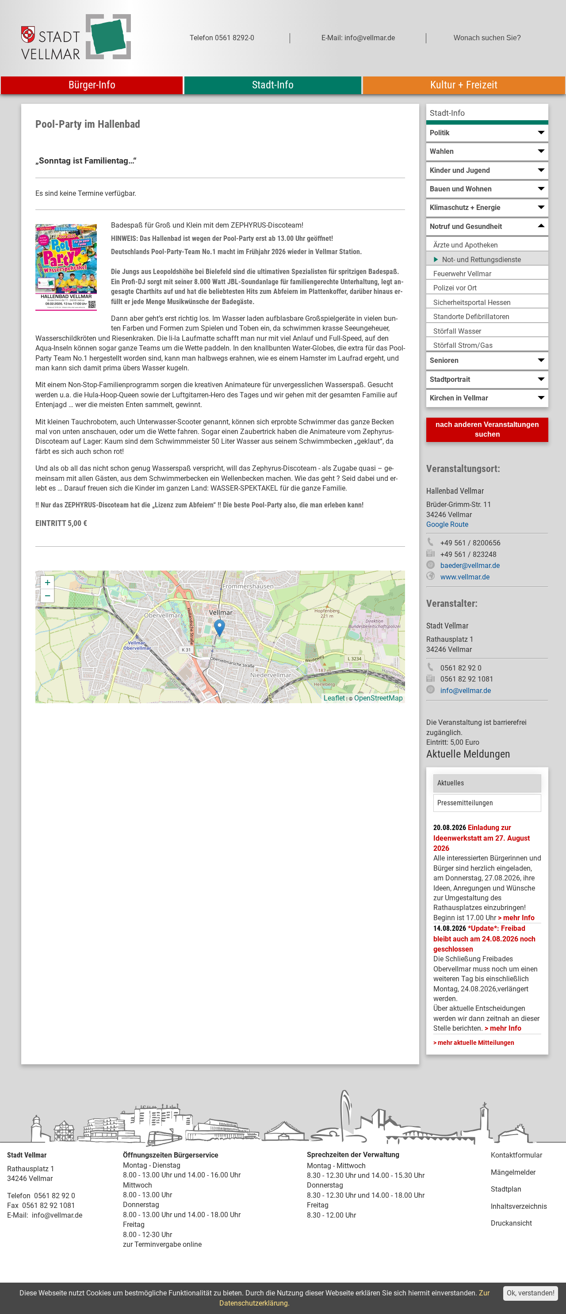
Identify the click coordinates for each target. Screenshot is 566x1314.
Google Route (447, 524)
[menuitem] (487, 114)
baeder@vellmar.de (470, 565)
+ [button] (47, 582)
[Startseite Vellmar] (86, 38)
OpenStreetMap (378, 698)
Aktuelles (450, 783)
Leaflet (334, 698)
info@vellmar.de (465, 690)
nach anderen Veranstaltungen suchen (487, 429)
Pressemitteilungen (465, 803)
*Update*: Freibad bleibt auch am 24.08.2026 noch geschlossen (484, 938)
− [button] (47, 595)
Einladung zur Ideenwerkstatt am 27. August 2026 (481, 838)
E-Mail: (17, 1215)
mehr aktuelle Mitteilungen (476, 1042)
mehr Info (519, 918)
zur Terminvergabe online (162, 1244)
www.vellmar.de (465, 577)
